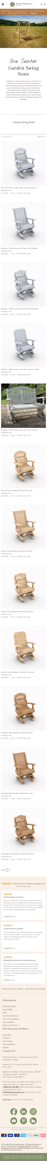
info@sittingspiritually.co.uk (13, 1092)
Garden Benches (9, 1044)
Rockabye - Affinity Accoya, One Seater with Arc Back (19, 430)
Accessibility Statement (11, 1158)
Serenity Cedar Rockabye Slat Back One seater (16, 551)
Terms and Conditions (11, 1019)
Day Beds (6, 1038)
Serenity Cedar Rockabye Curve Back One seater (17, 672)
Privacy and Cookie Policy (34, 1156)
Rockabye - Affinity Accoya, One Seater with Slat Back (19, 248)
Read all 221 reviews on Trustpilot (12, 989)
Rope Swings (7, 1041)
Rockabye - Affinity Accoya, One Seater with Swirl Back (19, 309)
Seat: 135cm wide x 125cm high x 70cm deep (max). (18, 188)
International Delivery (10, 1016)
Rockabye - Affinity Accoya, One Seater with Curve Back (20, 369)
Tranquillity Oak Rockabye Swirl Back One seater (17, 854)
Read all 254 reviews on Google (35, 989)
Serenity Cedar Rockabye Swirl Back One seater (17, 612)
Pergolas (6, 1047)
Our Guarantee (8, 1022)
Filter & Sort (40, 136)
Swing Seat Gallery (9, 1006)
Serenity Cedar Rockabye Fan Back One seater (16, 490)
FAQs (5, 1013)
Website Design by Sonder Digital (32, 1158)
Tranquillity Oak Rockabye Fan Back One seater (17, 733)
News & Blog (7, 1009)
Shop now (33, 13)
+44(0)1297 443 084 (11, 1087)
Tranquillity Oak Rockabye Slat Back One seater (17, 793)
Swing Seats (7, 1035)
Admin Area (20, 1156)
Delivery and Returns (10, 1025)
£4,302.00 (6, 190)
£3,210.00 (6, 493)
